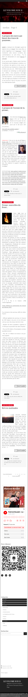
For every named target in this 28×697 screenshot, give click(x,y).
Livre (4, 603)
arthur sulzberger (21, 173)
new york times (6, 174)
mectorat (16, 96)
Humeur (4, 601)
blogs (19, 193)
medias (8, 195)
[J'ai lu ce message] (26, 693)
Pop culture (5, 621)
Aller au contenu (4, 1)
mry (13, 98)
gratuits (15, 396)
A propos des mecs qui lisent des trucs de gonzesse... (12, 38)
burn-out (18, 51)
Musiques (5, 605)
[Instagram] (10, 575)
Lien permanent (15, 94)
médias (7, 98)
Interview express (6, 612)
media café (13, 174)
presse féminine (10, 96)
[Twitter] (6, 575)
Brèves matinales (10, 408)
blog (3, 173)
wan (12, 396)
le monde (13, 173)
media (20, 171)
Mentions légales (4, 672)
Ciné (4, 623)
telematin (13, 462)
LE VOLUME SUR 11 (12, 10)
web (9, 173)
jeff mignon (20, 174)
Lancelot (4, 58)
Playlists (4, 616)
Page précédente (7, 474)
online (6, 173)
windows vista (10, 461)
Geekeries (5, 625)
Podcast (4, 618)
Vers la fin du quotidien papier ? (10, 129)
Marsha (22, 57)
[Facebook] (2, 575)
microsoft (15, 461)
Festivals (4, 609)
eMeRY (4, 47)
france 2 (17, 462)
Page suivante (16, 476)
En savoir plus (17, 696)
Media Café (5, 142)
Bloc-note (4, 599)
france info (8, 462)
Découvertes (5, 607)
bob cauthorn (14, 171)
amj (10, 396)
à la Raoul (12, 445)
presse (11, 98)
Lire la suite (21, 86)
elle (15, 98)
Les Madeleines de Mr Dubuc (8, 614)
